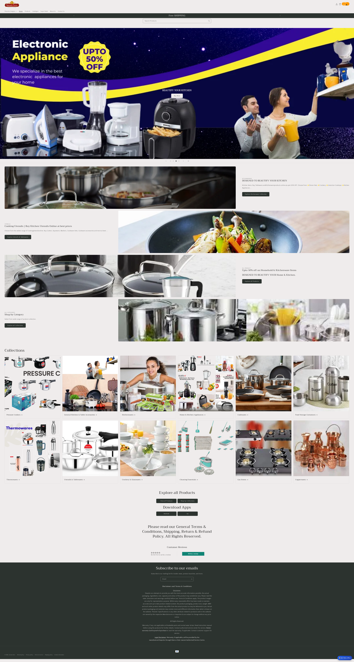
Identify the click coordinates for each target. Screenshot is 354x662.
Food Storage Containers (305, 415)
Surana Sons (12, 654)
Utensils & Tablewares (73, 480)
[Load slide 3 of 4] (176, 161)
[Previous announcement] (74, 16)
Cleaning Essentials (188, 480)
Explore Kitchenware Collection (256, 194)
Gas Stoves (242, 480)
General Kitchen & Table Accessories (79, 415)
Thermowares (12, 480)
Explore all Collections (15, 325)
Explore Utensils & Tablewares (17, 237)
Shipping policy (49, 654)
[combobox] (177, 21)
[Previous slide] (166, 161)
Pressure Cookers (13, 415)
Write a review (193, 554)
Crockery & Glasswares (131, 480)
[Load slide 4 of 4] (178, 161)
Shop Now (177, 97)
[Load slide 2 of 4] (173, 161)
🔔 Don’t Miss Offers (345, 658)
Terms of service (39, 654)
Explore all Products (252, 281)
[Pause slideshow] (188, 161)
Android (166, 514)
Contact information (59, 654)
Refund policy (20, 654)
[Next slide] (183, 161)
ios (188, 514)
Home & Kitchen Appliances (191, 415)
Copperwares (300, 480)
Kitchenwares (127, 415)
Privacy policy (29, 654)
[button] (11, 11)
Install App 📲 (345, 3)
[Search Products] (209, 21)
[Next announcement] (280, 16)
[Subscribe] (191, 579)
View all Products (166, 501)
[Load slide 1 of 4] (170, 161)
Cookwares (242, 415)
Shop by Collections (188, 501)
